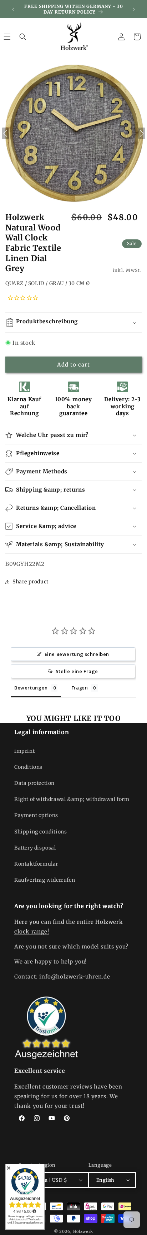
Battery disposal (35, 848)
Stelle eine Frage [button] (77, 671)
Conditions (28, 767)
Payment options (36, 815)
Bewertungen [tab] (31, 687)
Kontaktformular (36, 864)
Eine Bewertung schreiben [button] (77, 654)
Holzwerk (83, 1231)
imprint (24, 751)
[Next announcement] (134, 9)
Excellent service (39, 1070)
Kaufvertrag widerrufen (44, 880)
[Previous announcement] (13, 9)
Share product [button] (30, 581)
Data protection (34, 783)
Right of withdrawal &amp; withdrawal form (72, 799)
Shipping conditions (40, 831)
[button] (23, 37)
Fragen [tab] (80, 687)
